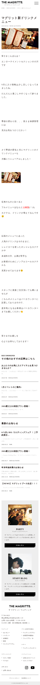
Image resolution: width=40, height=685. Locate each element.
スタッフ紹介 (7, 658)
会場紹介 (5, 638)
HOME (3, 8)
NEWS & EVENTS (11, 8)
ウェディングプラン (29, 632)
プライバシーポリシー (14, 678)
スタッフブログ (27, 660)
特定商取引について (26, 678)
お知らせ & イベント (29, 658)
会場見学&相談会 (28, 635)
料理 (4, 641)
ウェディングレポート (29, 648)
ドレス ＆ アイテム (8, 644)
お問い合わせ (7, 670)
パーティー (6, 635)
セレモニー (6, 632)
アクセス (5, 660)
